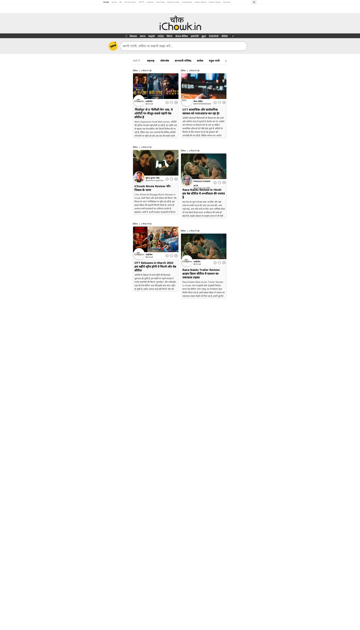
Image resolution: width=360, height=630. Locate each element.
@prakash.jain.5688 (202, 188)
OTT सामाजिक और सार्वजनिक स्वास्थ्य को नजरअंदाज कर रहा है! (200, 111)
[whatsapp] (176, 102)
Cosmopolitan (187, 2)
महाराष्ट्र (150, 60)
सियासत (133, 36)
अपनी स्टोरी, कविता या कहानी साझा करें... (147, 46)
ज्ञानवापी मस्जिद (183, 60)
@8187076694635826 (202, 103)
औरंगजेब (164, 60)
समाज (142, 36)
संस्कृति (151, 36)
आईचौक (149, 101)
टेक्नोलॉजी (214, 36)
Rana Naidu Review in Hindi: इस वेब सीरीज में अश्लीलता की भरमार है (203, 193)
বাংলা (120, 2)
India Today (160, 2)
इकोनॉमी (195, 36)
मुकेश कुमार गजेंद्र (152, 178)
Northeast (226, 2)
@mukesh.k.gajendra (155, 180)
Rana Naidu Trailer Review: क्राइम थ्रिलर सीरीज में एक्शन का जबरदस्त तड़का (201, 273)
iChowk (106, 2)
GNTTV (141, 2)
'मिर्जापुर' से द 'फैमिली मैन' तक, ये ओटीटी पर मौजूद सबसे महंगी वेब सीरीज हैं (153, 113)
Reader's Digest (215, 2)
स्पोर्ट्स (161, 36)
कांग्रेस (200, 60)
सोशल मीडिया (181, 36)
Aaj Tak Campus (130, 2)
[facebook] (167, 102)
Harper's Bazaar (200, 2)
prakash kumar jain (202, 183)
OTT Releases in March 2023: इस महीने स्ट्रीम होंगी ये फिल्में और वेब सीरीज (155, 266)
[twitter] (171, 102)
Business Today (173, 2)
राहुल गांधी (214, 60)
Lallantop (150, 2)
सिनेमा (169, 36)
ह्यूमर (204, 36)
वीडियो (224, 36)
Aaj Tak (114, 2)
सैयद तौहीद (198, 101)
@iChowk (149, 103)
